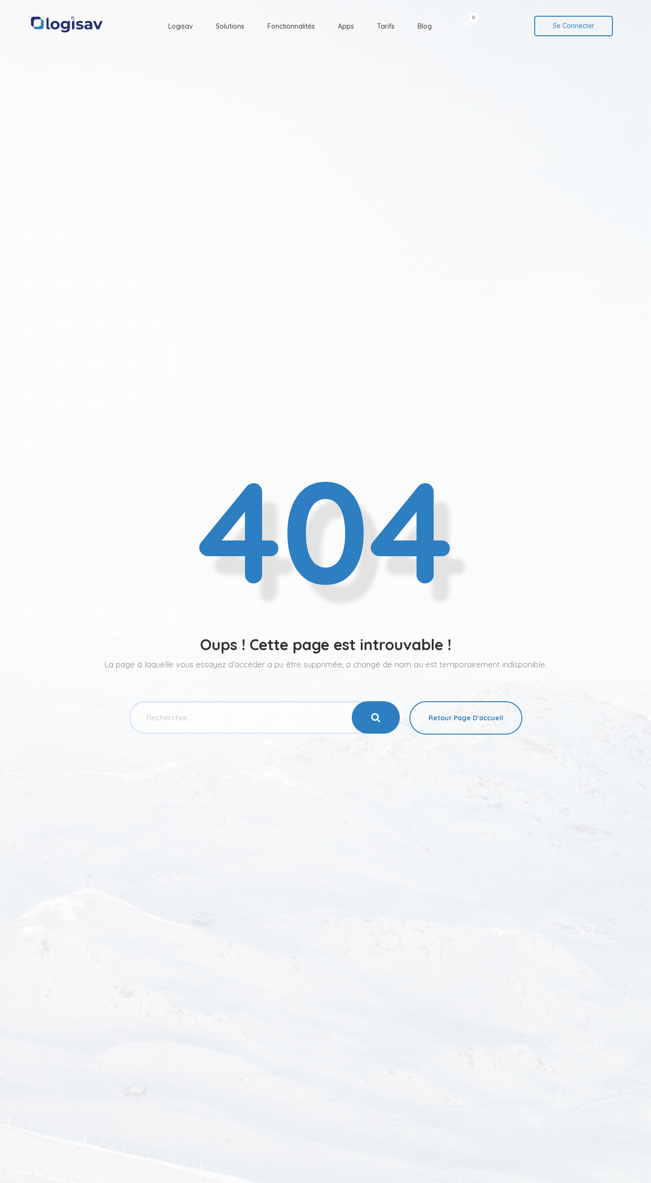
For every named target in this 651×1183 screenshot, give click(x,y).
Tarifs (386, 26)
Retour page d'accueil (465, 718)
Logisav (180, 26)
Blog (424, 26)
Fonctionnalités (291, 26)
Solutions (230, 26)
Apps (346, 26)
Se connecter (573, 25)
